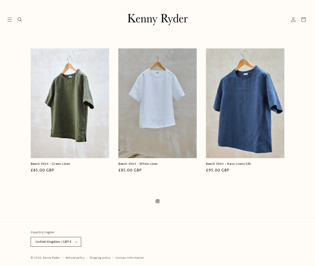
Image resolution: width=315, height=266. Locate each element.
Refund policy (75, 258)
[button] (10, 20)
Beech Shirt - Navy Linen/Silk (228, 164)
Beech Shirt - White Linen (138, 164)
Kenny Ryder (51, 258)
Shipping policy (100, 258)
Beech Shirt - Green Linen (50, 164)
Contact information (130, 258)
